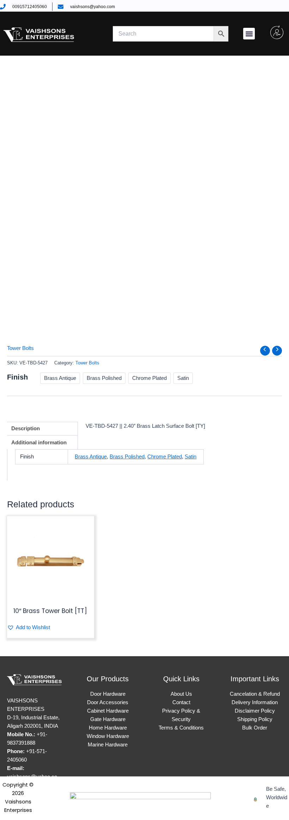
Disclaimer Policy (255, 711)
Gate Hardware (107, 719)
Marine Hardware (108, 744)
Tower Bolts (20, 348)
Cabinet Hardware (108, 711)
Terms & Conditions (181, 728)
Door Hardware (107, 694)
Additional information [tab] (39, 442)
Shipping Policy (254, 719)
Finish (17, 377)
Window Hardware (108, 736)
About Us (181, 694)
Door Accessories (107, 702)
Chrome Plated (164, 456)
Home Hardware (108, 728)
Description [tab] (25, 428)
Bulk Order (254, 728)
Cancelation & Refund (255, 694)
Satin (190, 456)
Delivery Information (255, 702)
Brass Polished (127, 456)
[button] (249, 33)
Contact (181, 702)
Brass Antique (91, 456)
